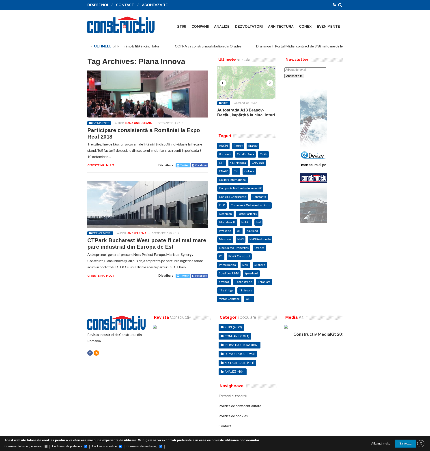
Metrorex (225, 239)
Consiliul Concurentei (233, 197)
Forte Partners (247, 214)
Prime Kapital (227, 265)
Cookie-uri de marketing (142, 446)
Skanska (259, 265)
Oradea (259, 248)
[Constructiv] (121, 30)
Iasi (258, 222)
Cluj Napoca (238, 163)
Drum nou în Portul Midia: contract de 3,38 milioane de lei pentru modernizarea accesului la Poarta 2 (328, 46)
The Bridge (226, 290)
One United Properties (234, 248)
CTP (222, 205)
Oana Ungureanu (138, 123)
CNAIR (223, 171)
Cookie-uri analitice (104, 446)
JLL (239, 231)
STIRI (181, 26)
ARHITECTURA (281, 26)
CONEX (305, 26)
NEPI (240, 239)
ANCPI (223, 145)
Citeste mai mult (100, 165)
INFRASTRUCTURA (237, 345)
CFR (221, 163)
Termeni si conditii (233, 395)
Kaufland (252, 231)
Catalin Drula (245, 154)
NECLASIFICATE (235, 363)
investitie (225, 231)
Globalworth (227, 222)
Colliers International (232, 180)
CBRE (263, 154)
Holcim (245, 222)
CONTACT (125, 4)
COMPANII (200, 26)
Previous (222, 83)
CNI (236, 171)
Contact (225, 426)
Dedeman (225, 214)
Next (270, 83)
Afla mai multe (380, 443)
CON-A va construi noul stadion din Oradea (204, 46)
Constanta (259, 197)
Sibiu (245, 265)
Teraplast (264, 282)
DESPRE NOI (97, 4)
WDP (248, 299)
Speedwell (251, 273)
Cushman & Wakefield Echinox (250, 205)
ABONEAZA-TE (155, 4)
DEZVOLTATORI (249, 26)
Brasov (253, 145)
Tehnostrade (243, 282)
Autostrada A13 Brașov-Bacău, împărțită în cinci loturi (246, 112)
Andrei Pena (136, 233)
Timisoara (245, 290)
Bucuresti (225, 154)
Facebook (201, 165)
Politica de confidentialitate (240, 406)
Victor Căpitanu (229, 299)
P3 (221, 256)
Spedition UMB (229, 273)
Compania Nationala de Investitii (240, 188)
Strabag (224, 282)
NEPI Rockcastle (260, 239)
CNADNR (258, 163)
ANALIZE (222, 26)
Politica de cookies (233, 416)
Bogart (238, 145)
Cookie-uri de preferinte (67, 446)
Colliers (249, 171)
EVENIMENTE (328, 26)
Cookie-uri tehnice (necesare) (23, 446)
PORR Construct (239, 256)
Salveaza (405, 443)
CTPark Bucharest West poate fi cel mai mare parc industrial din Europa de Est (146, 243)
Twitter (184, 165)
